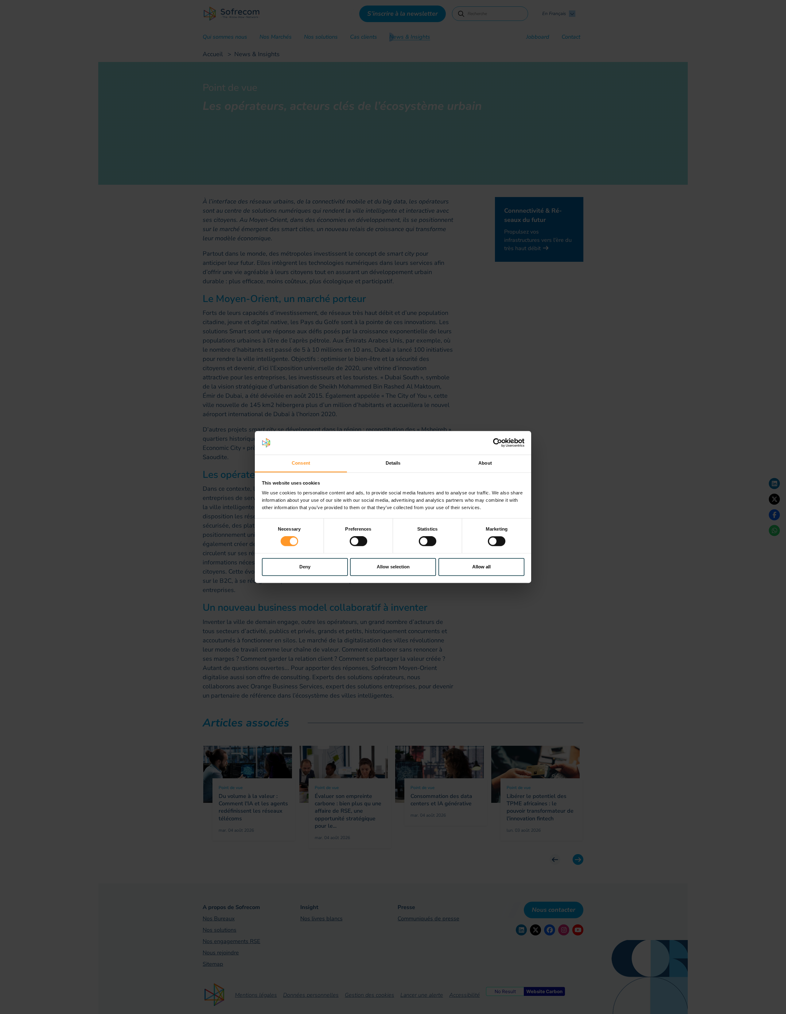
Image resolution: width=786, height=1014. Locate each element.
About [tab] (485, 463)
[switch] (358, 541)
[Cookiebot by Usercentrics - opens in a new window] (497, 442)
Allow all (481, 566)
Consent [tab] (301, 463)
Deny (304, 566)
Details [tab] (393, 463)
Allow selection (393, 566)
